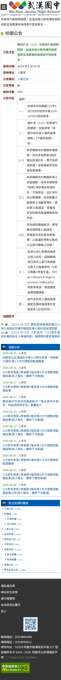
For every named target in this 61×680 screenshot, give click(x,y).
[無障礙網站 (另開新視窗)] (30, 668)
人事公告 (11, 529)
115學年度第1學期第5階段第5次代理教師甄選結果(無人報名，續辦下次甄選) (31, 374)
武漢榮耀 (14, 518)
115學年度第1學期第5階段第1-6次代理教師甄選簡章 (31, 461)
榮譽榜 (10, 513)
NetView (31, 657)
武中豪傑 (14, 524)
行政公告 (12, 508)
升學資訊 (11, 544)
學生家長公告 (15, 569)
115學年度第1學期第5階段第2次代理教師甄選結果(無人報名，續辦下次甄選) (31, 432)
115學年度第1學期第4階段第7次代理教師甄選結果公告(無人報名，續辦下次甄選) (31, 491)
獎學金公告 (12, 539)
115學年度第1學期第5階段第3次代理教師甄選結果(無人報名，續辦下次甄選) (31, 418)
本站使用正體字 (11, 605)
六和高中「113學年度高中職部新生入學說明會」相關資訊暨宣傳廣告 (30, 334)
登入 (4, 611)
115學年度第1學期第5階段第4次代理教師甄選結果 (31, 388)
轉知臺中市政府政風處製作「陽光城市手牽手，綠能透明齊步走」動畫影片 (31, 403)
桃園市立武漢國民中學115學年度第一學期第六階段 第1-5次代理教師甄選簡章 (31, 359)
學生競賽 (14, 554)
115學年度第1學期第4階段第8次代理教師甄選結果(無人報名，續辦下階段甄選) (31, 476)
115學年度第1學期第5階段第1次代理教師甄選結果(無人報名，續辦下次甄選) (31, 447)
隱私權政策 (8, 586)
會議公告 (11, 564)
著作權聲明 (8, 598)
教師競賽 (14, 559)
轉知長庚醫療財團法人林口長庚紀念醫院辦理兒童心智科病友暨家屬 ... (30, 326)
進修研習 (12, 534)
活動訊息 (12, 549)
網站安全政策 (9, 592)
